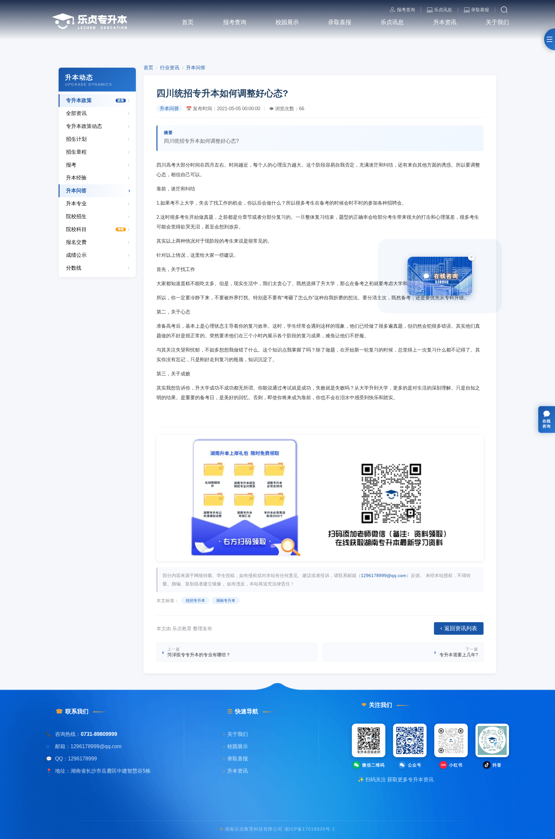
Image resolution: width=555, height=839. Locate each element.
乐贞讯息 (443, 9)
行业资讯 (169, 67)
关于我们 (235, 734)
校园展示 (235, 746)
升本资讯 (235, 771)
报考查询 (406, 9)
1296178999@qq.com (383, 575)
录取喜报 (480, 9)
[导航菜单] (549, 39)
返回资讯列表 (458, 628)
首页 (148, 67)
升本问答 (195, 67)
